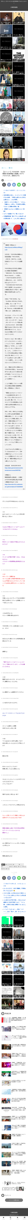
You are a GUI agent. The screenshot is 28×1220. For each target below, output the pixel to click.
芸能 (25, 866)
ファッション (5, 866)
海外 (12, 866)
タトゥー (16, 864)
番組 (16, 866)
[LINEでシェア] (19, 185)
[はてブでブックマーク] (14, 185)
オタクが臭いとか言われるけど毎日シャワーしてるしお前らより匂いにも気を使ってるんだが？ (15, 895)
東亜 (4, 864)
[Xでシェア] (4, 185)
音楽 (8, 868)
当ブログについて (14, 1215)
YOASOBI (10, 864)
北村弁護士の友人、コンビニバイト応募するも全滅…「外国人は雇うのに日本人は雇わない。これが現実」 (15, 197)
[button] (24, 185)
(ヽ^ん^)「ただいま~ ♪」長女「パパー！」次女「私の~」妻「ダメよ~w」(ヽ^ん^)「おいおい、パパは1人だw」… (15, 911)
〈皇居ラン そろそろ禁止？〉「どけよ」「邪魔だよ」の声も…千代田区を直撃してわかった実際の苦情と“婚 (15, 204)
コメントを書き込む (14, 1200)
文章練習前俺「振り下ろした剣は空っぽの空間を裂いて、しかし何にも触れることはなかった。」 (15, 218)
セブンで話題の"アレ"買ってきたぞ (13, 213)
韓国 (4, 868)
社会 (20, 866)
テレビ (21, 864)
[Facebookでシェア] (9, 185)
